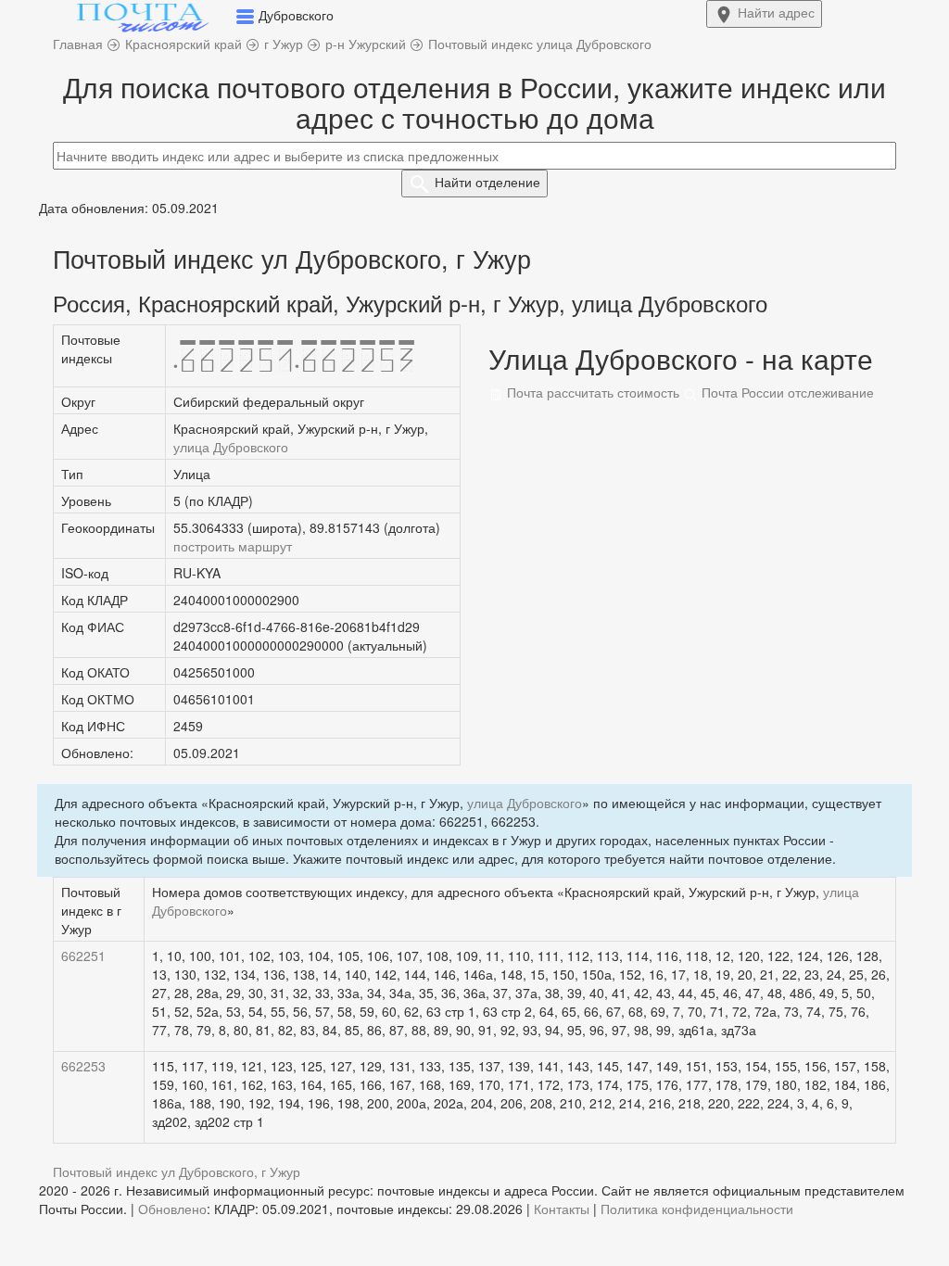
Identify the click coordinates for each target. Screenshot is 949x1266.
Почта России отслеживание (786, 392)
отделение (487, 181)
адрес (776, 12)
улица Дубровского (230, 446)
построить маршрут (232, 546)
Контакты (561, 1208)
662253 (83, 1066)
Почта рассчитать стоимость (591, 392)
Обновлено (172, 1208)
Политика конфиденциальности (697, 1208)
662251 (83, 955)
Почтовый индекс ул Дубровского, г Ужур (176, 1171)
